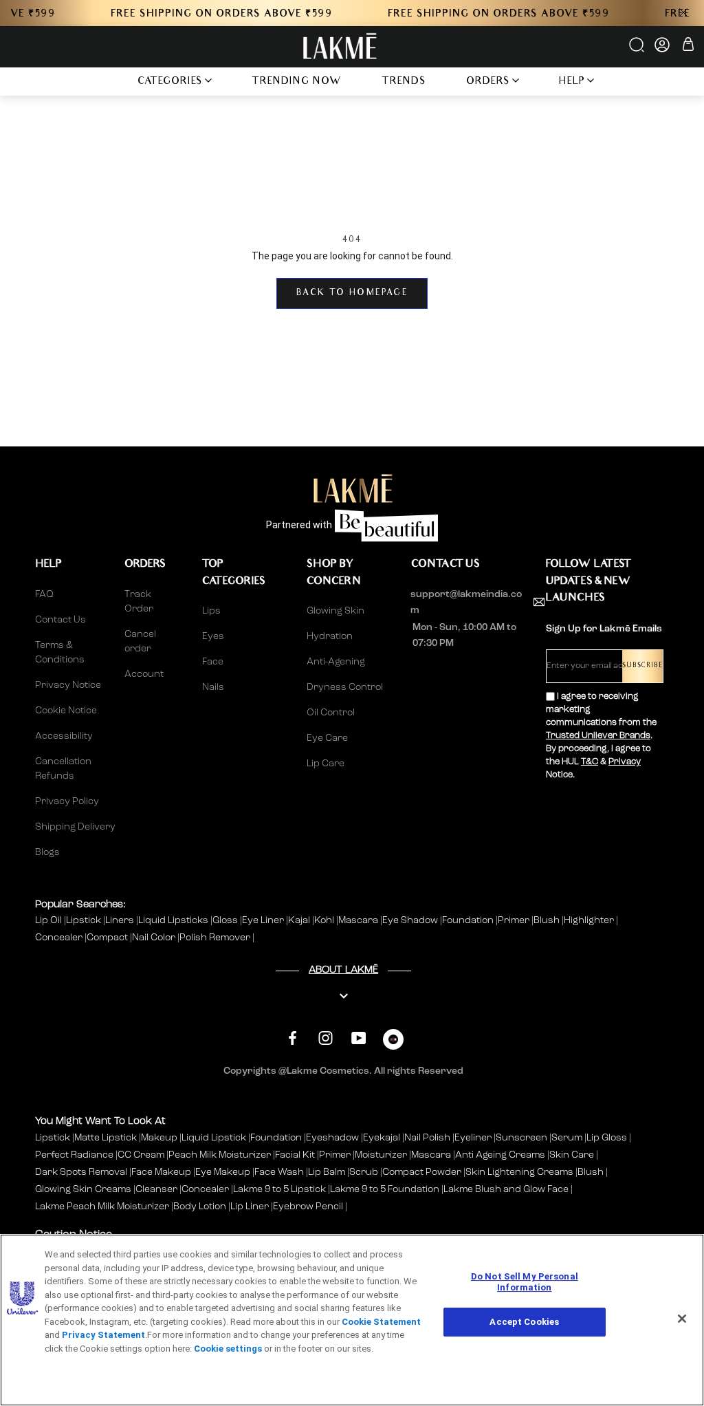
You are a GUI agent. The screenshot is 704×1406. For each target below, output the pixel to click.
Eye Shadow (411, 920)
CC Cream (141, 1155)
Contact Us (60, 620)
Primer (514, 920)
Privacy (624, 761)
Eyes (213, 636)
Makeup (159, 1138)
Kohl (325, 920)
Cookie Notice (66, 710)
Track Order (138, 602)
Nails (213, 687)
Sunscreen (521, 1138)
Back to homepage (352, 293)
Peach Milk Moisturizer (219, 1155)
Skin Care (571, 1155)
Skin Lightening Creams (519, 1172)
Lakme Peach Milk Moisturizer (102, 1206)
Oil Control (331, 712)
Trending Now (297, 82)
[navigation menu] (99, 81)
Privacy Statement (103, 1335)
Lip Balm (326, 1172)
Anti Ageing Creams (500, 1155)
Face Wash (279, 1172)
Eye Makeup (222, 1172)
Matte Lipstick (105, 1138)
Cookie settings (228, 1348)
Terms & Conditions (60, 652)
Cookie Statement (381, 1322)
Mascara (359, 920)
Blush (548, 920)
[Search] (637, 49)
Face (212, 662)
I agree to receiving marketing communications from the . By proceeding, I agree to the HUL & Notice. (601, 735)
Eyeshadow (332, 1138)
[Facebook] (292, 1038)
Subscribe (642, 666)
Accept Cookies (524, 1322)
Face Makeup (161, 1172)
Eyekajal (381, 1138)
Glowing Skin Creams (83, 1189)
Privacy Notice (68, 685)
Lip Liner (249, 1206)
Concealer (60, 937)
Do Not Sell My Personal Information (524, 1282)
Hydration (330, 636)
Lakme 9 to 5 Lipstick (279, 1189)
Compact (108, 937)
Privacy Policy (67, 801)
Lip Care (325, 763)
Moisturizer (381, 1155)
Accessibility (64, 736)
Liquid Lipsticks (174, 920)
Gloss (226, 920)
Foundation (469, 920)
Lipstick (84, 920)
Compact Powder (421, 1172)
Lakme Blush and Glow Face (506, 1189)
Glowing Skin (335, 611)
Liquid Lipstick (214, 1138)
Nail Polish (427, 1138)
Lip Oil (49, 920)
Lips (211, 611)
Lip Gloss (606, 1138)
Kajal (300, 920)
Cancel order (140, 641)
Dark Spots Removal (81, 1172)
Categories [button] (170, 82)
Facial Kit (295, 1155)
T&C (589, 761)
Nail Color (154, 937)
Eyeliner (473, 1138)
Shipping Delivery (75, 827)
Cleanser (156, 1189)
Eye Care (327, 738)
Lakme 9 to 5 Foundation (384, 1189)
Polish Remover (215, 937)
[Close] (682, 1319)
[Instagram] (325, 1038)
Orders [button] (488, 82)
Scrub (363, 1172)
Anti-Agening (336, 662)
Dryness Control (345, 687)
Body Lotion (200, 1206)
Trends (404, 82)
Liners (120, 920)
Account (144, 674)
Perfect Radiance (74, 1155)
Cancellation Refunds (63, 769)
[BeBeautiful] (393, 1042)
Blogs (47, 852)
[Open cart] (688, 46)
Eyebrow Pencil (308, 1206)
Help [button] (572, 82)
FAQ (44, 594)
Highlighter (590, 920)
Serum (566, 1138)
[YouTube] (358, 1038)
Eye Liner (264, 920)
